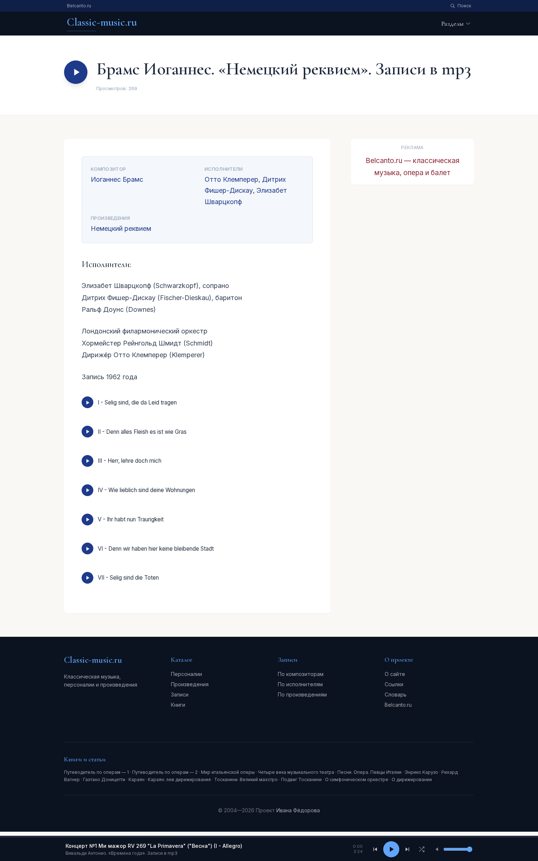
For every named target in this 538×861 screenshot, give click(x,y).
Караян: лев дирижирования (179, 779)
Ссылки (394, 684)
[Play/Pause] (391, 849)
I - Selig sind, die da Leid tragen (137, 402)
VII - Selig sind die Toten (128, 577)
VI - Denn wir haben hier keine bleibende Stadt (156, 548)
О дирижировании (412, 779)
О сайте (395, 674)
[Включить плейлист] (75, 72)
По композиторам (301, 674)
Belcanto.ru (79, 5)
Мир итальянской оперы (228, 772)
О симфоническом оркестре (356, 779)
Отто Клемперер (231, 179)
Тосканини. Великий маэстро (246, 779)
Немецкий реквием (121, 228)
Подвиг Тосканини (301, 779)
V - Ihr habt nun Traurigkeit (131, 519)
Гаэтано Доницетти (104, 779)
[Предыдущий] (375, 849)
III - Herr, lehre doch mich (129, 460)
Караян (136, 779)
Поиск (464, 5)
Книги (178, 705)
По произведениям (302, 694)
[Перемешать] (421, 849)
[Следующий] (407, 849)
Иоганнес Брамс (117, 179)
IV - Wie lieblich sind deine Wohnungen (146, 490)
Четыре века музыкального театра (296, 772)
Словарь (396, 694)
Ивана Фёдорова (298, 810)
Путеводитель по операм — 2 (165, 772)
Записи (179, 694)
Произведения (190, 684)
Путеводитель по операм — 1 (96, 772)
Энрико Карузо (421, 772)
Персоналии (186, 674)
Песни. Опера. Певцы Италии (369, 772)
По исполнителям (300, 684)
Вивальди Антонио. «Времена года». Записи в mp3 (122, 853)
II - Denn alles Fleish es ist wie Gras (142, 431)
